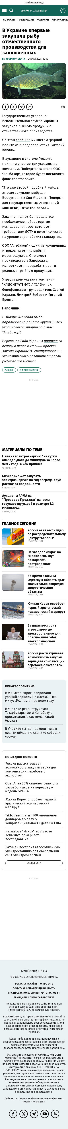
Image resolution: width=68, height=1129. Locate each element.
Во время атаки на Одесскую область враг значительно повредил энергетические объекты (46, 583)
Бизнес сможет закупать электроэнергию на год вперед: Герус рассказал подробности (31, 480)
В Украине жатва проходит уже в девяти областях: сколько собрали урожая (32, 732)
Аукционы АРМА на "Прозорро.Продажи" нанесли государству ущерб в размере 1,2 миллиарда (28, 502)
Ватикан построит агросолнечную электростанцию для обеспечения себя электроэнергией (44, 633)
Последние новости (21, 757)
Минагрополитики (29, 370)
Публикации (26, 19)
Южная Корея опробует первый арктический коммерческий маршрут (46, 607)
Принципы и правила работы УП (34, 997)
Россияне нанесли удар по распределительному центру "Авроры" (47, 534)
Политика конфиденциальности (34, 988)
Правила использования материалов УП (34, 992)
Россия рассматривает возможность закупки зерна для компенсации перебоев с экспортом (46, 659)
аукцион (9, 370)
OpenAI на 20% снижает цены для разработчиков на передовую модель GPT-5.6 (31, 787)
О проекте (46, 983)
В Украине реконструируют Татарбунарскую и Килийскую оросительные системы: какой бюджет (29, 715)
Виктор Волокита (14, 58)
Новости (9, 19)
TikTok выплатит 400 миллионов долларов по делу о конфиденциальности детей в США (33, 819)
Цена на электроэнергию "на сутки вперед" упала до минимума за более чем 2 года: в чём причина (31, 460)
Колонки (43, 19)
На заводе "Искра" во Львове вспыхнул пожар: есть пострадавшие (44, 558)
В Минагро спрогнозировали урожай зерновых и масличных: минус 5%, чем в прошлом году (30, 697)
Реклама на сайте (26, 983)
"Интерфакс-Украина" (47, 1019)
